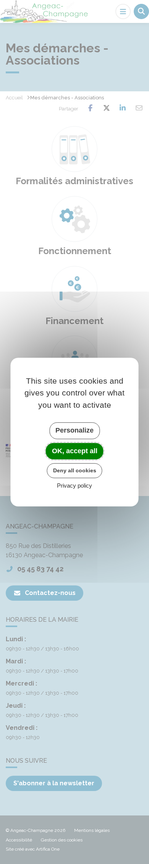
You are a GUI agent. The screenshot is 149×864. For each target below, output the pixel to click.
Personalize (74, 430)
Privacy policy (74, 485)
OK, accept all (74, 451)
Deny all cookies (74, 470)
